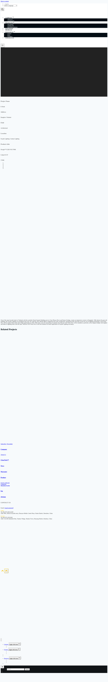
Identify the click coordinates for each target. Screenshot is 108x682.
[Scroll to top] (2, 571)
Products (6, 649)
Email (11, 611)
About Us (3, 454)
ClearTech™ (10, 20)
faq (2, 491)
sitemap (3, 497)
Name (11, 607)
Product (3, 477)
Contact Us (9, 38)
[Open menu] (2, 45)
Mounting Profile (5, 485)
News (2, 466)
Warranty (4, 472)
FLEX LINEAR (5, 483)
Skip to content (5, 1)
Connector (3, 484)
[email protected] (8, 508)
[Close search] (2, 667)
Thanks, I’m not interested (27, 636)
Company (4, 449)
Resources (6, 658)
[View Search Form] (2, 9)
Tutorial (9, 662)
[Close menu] (1, 639)
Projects (8, 30)
